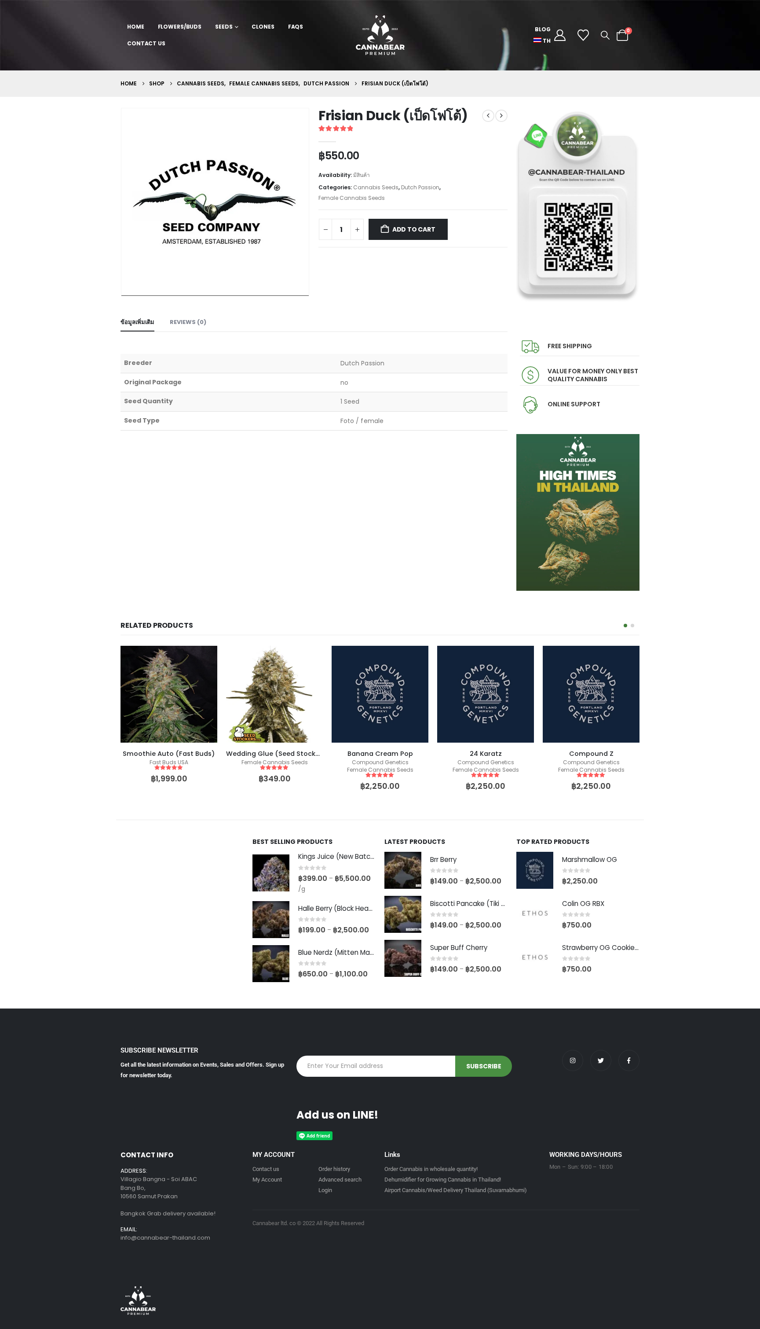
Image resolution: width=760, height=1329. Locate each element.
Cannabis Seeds (375, 187)
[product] (169, 694)
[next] (501, 116)
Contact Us (146, 43)
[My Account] (559, 35)
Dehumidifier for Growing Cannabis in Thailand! (442, 1179)
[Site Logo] (380, 35)
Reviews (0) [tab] (188, 322)
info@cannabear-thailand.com (165, 1237)
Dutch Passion (420, 187)
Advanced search (340, 1179)
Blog (543, 29)
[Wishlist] (583, 35)
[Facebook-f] (628, 1060)
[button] (605, 35)
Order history (334, 1169)
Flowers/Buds (180, 26)
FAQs (295, 26)
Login (325, 1190)
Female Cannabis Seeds (351, 198)
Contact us (265, 1169)
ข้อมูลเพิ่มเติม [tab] (137, 322)
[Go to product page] (270, 872)
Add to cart (413, 229)
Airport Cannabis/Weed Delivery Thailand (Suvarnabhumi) (455, 1190)
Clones (263, 26)
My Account (267, 1179)
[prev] (488, 116)
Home (135, 26)
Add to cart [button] (308, 660)
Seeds (223, 26)
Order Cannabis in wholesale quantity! (431, 1169)
